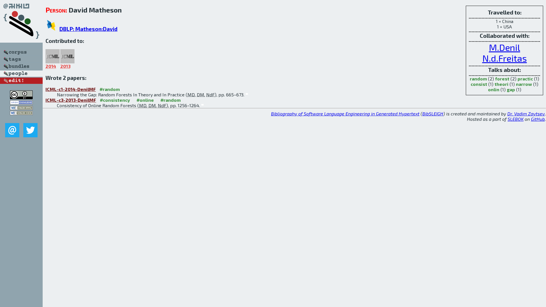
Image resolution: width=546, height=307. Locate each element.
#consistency (115, 100)
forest (502, 78)
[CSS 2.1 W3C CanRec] (21, 119)
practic (525, 78)
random (478, 78)
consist (479, 84)
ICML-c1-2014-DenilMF (71, 89)
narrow (524, 84)
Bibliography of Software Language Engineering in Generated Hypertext (345, 113)
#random (110, 89)
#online (145, 100)
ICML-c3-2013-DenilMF (71, 100)
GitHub (538, 119)
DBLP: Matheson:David (88, 29)
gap (511, 89)
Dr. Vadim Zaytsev (526, 113)
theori (501, 84)
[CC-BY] (21, 97)
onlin (493, 89)
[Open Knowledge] (21, 102)
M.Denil (504, 47)
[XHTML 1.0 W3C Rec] (21, 108)
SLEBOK (516, 119)
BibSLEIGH (432, 113)
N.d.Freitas (504, 58)
